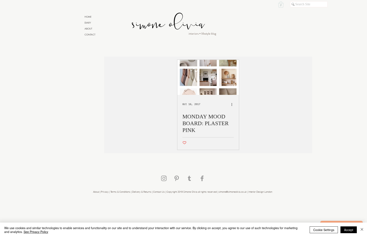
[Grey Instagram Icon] (164, 178)
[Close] (361, 230)
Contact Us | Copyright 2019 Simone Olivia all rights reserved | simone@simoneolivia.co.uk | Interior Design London (212, 191)
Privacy (105, 191)
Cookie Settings (323, 230)
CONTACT (90, 34)
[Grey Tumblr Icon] (189, 178)
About (96, 191)
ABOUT (88, 28)
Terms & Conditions (120, 191)
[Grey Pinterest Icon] (176, 178)
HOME (88, 16)
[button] (281, 4)
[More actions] (233, 104)
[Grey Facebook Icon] (202, 178)
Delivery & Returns (141, 191)
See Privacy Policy (36, 232)
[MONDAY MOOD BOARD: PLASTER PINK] (208, 77)
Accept (348, 230)
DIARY (88, 22)
